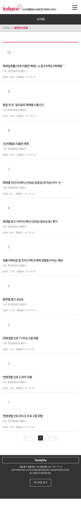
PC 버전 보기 (40, 482)
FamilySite (41, 460)
